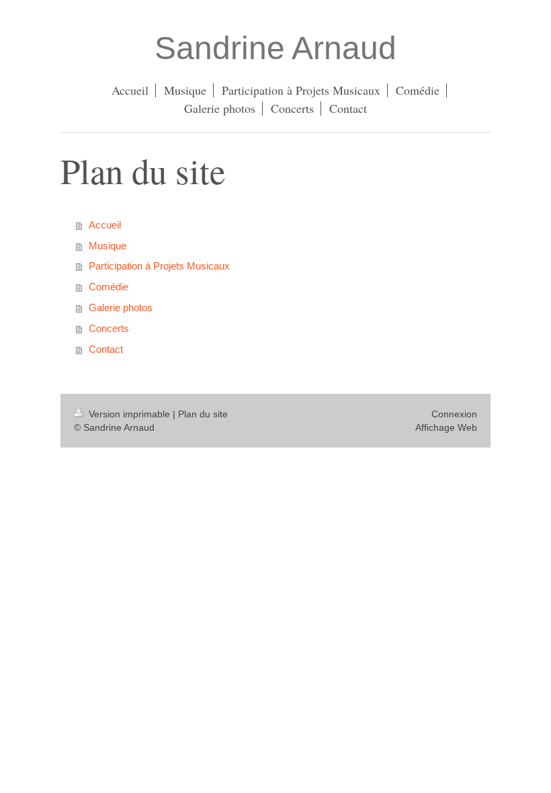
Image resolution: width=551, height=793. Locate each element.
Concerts (109, 328)
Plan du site (203, 414)
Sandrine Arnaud (275, 48)
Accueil (105, 225)
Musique (107, 245)
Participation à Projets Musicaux (159, 266)
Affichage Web (446, 427)
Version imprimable (129, 414)
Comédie (108, 286)
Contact (106, 349)
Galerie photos (121, 307)
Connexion (454, 414)
